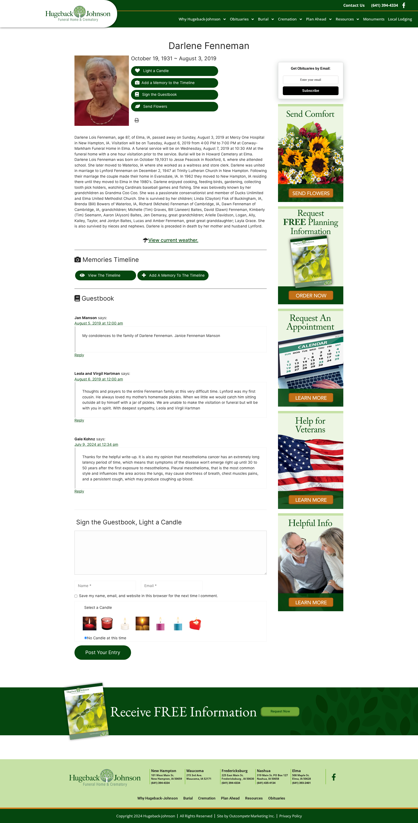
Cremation (287, 19)
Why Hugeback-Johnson (200, 19)
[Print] (136, 120)
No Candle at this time (106, 638)
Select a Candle (98, 607)
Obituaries (239, 19)
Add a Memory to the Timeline (168, 83)
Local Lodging (400, 19)
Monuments (373, 19)
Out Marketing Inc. (252, 815)
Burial (263, 19)
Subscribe (310, 91)
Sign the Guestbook (159, 94)
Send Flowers (154, 106)
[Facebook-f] (333, 777)
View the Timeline (103, 275)
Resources (345, 19)
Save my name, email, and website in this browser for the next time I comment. (148, 596)
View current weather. (173, 240)
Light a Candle (155, 71)
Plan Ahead (316, 19)
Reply (79, 355)
